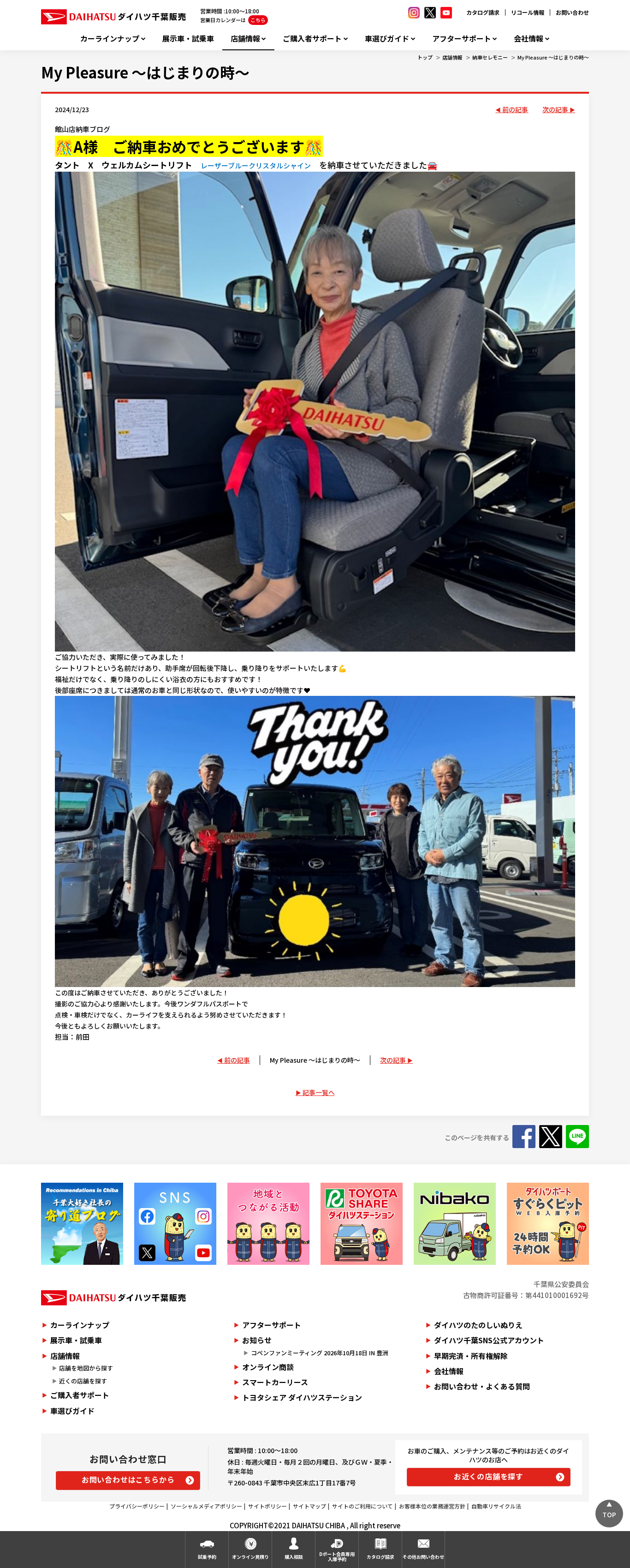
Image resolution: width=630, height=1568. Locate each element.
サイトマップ (309, 1506)
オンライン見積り (250, 1556)
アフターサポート (461, 38)
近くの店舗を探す (83, 1380)
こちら (258, 20)
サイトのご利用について (362, 1506)
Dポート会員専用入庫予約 (337, 1556)
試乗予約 (207, 1556)
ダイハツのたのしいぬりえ (478, 1324)
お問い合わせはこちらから (128, 1479)
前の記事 (515, 109)
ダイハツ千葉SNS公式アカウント (489, 1340)
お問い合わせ (572, 12)
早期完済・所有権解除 (471, 1355)
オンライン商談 (268, 1366)
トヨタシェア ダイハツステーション (302, 1397)
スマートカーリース (275, 1382)
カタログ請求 (482, 12)
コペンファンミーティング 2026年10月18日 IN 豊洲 (319, 1352)
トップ (425, 57)
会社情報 (528, 38)
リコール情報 (527, 12)
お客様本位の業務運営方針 (432, 1506)
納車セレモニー (490, 57)
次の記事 (555, 109)
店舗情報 (245, 38)
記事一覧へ (319, 1092)
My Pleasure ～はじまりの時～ (553, 57)
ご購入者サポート (312, 38)
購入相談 (294, 1556)
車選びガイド (387, 38)
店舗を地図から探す (86, 1368)
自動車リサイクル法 (496, 1506)
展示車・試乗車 (188, 38)
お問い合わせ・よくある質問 (482, 1386)
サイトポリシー (267, 1506)
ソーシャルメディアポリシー (206, 1506)
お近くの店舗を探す (488, 1476)
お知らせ (257, 1340)
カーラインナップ (109, 38)
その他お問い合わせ (423, 1556)
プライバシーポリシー (137, 1506)
